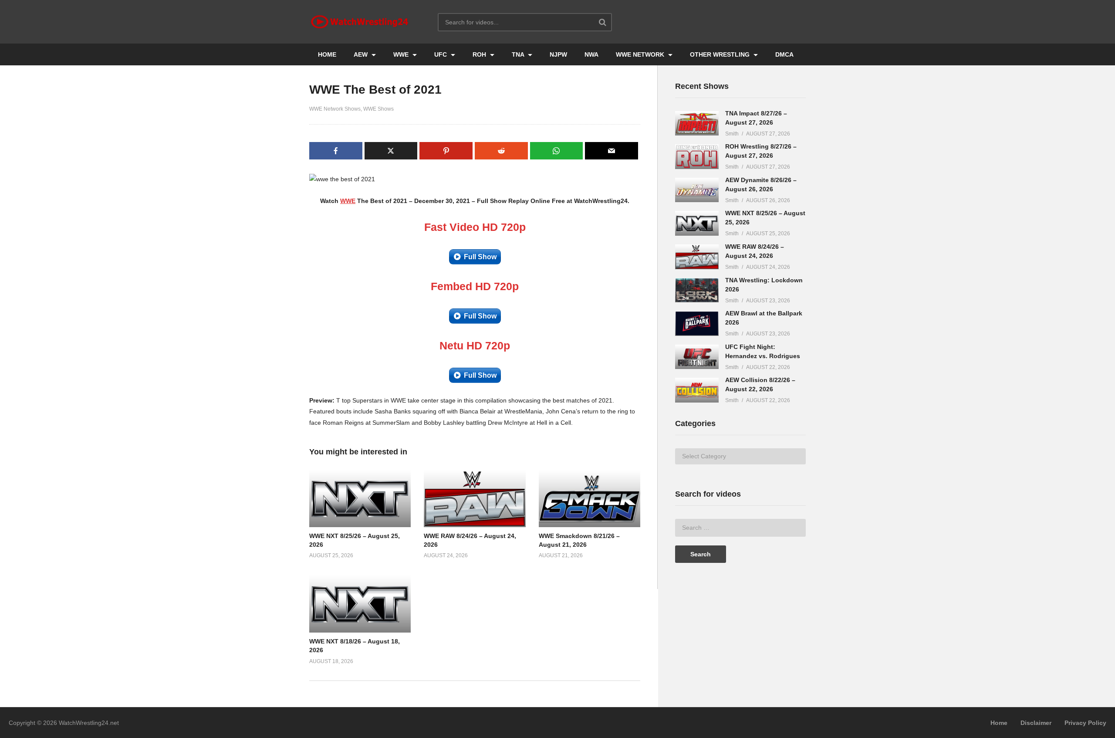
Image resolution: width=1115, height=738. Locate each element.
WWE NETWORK (641, 54)
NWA (591, 54)
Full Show (480, 257)
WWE (401, 54)
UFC (441, 54)
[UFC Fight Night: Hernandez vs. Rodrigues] (697, 357)
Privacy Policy (1085, 722)
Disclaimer (1035, 722)
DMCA (784, 54)
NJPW (558, 54)
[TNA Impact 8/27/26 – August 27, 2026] (697, 123)
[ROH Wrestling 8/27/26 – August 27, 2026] (697, 156)
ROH (480, 54)
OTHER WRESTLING (720, 54)
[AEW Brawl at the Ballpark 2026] (697, 323)
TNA (519, 54)
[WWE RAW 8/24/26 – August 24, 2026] (697, 256)
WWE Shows (378, 109)
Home (998, 722)
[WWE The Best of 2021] (360, 498)
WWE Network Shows (335, 109)
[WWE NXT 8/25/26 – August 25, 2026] (697, 223)
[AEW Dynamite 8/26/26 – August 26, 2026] (697, 190)
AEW (361, 54)
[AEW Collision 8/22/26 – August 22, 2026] (697, 390)
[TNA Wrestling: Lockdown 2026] (697, 290)
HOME (327, 54)
